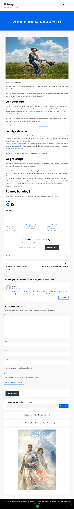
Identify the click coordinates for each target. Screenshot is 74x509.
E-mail (6, 350)
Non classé (9, 256)
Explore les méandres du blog (19, 402)
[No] (72, 504)
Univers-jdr (10, 4)
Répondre (63, 298)
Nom (6, 341)
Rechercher (63, 406)
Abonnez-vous (51, 247)
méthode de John (17, 146)
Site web (6, 359)
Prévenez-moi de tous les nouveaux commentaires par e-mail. (24, 373)
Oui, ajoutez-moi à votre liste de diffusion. (19, 368)
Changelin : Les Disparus (33, 225)
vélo (66, 256)
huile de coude (43, 126)
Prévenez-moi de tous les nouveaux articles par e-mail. (22, 377)
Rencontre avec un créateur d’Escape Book (13, 226)
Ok (37, 506)
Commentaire (8, 315)
